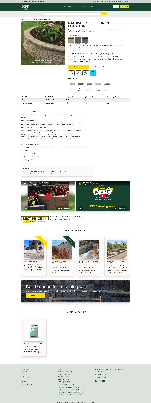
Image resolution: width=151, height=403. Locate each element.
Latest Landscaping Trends (66, 384)
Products (57, 6)
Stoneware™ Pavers (64, 376)
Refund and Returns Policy (29, 384)
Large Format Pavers (64, 373)
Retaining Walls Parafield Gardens (68, 386)
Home (51, 6)
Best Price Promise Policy (29, 378)
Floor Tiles (61, 378)
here (69, 219)
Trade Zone (117, 1)
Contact (126, 1)
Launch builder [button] (36, 296)
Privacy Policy (25, 382)
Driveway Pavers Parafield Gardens (68, 387)
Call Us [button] (116, 6)
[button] (26, 43)
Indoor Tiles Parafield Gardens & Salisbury (70, 394)
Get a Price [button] (78, 67)
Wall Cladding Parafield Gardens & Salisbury (71, 392)
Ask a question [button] (100, 67)
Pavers (60, 369)
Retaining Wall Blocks (64, 381)
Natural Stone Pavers (64, 374)
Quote (23, 376)
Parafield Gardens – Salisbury (34, 1)
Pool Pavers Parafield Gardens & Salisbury (70, 391)
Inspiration (95, 1)
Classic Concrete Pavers (65, 371)
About (23, 374)
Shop (28, 19)
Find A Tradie (106, 1)
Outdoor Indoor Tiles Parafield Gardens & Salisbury (73, 389)
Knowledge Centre (88, 6)
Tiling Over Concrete (64, 379)
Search (104, 14)
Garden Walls (62, 382)
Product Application (71, 6)
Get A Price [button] (124, 6)
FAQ (22, 379)
